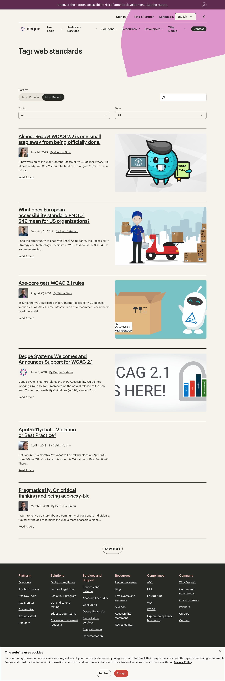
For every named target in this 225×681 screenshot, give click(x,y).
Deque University (94, 611)
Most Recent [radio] (53, 97)
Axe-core (24, 623)
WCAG (151, 609)
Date (118, 108)
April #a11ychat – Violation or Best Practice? (47, 432)
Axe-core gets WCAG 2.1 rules (51, 283)
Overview (25, 582)
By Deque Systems (61, 372)
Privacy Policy (183, 662)
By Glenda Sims (60, 152)
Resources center (126, 582)
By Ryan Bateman (67, 231)
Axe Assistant (27, 616)
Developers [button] (152, 29)
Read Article (26, 177)
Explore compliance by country (160, 618)
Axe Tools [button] (50, 29)
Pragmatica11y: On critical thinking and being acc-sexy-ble (54, 493)
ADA (150, 582)
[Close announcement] (204, 4)
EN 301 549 (154, 596)
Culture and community (187, 591)
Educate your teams (63, 613)
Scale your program (63, 596)
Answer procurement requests (64, 622)
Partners (184, 607)
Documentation (93, 636)
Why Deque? (187, 582)
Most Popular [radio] (30, 97)
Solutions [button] (107, 29)
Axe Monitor (26, 602)
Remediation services (91, 620)
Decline (103, 673)
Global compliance (63, 582)
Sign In (121, 17)
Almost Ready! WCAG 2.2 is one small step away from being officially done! (60, 139)
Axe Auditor (26, 609)
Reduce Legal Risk (62, 589)
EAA (149, 589)
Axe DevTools (27, 596)
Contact (199, 28)
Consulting (90, 604)
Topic (22, 108)
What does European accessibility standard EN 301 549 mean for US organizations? (54, 215)
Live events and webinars (125, 598)
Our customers (189, 600)
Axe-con (120, 607)
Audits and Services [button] (74, 29)
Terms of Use (142, 658)
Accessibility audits (95, 598)
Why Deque (172, 29)
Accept (121, 673)
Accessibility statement (123, 616)
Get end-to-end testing (60, 605)
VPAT (150, 602)
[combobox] (185, 16)
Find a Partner (144, 17)
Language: (166, 17)
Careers (184, 613)
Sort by (23, 90)
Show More (112, 548)
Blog (118, 589)
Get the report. (157, 5)
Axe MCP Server (29, 589)
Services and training (91, 589)
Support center (92, 629)
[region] (112, 664)
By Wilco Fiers (62, 293)
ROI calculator (124, 624)
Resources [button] (129, 29)
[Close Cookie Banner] (220, 651)
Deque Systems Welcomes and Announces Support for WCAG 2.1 (56, 359)
